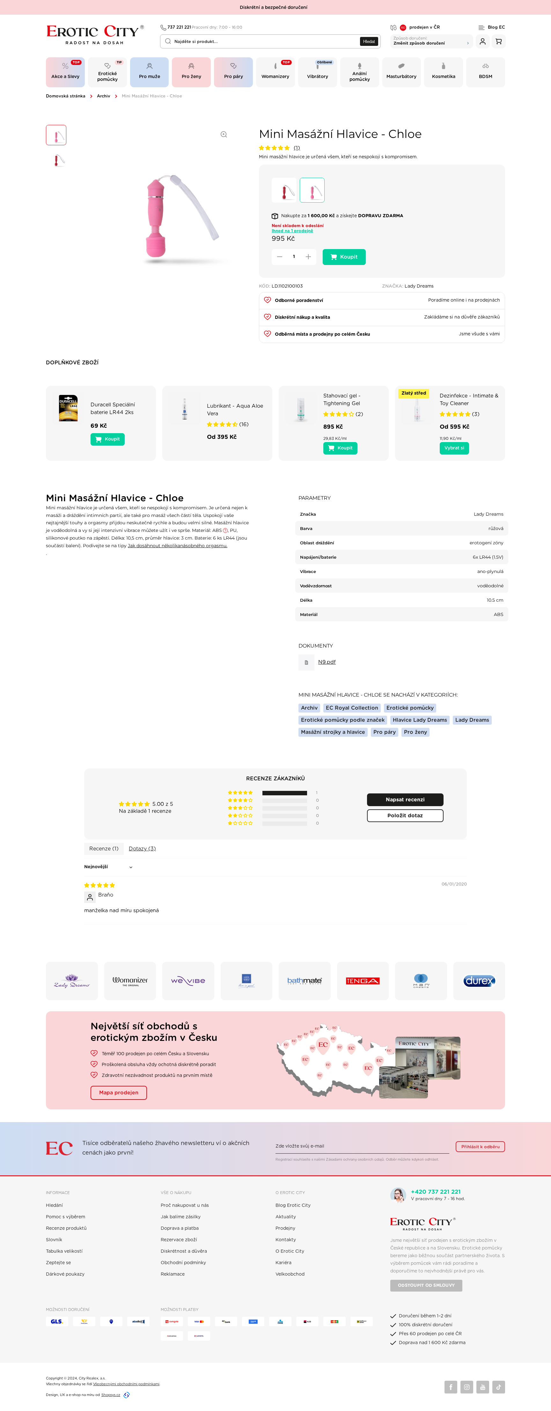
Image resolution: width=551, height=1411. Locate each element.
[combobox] (270, 41)
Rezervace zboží (179, 1240)
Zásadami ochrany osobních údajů (355, 1159)
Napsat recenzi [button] (405, 799)
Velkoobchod (290, 1274)
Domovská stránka (65, 96)
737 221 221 (205, 27)
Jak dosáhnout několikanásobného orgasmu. (177, 545)
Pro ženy (415, 732)
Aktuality (286, 1217)
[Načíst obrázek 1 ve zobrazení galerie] (56, 135)
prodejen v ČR (420, 27)
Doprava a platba (180, 1228)
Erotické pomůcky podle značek (343, 720)
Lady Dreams (472, 720)
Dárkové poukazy (65, 1274)
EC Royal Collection (352, 708)
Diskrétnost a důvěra (184, 1251)
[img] (99, 885)
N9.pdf (327, 662)
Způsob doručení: (419, 41)
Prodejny (285, 1228)
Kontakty (286, 1240)
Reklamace (173, 1274)
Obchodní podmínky (183, 1263)
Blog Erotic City (293, 1205)
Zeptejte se (58, 1263)
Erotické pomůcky (410, 708)
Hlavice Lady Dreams (420, 720)
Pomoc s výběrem (65, 1217)
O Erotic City (290, 1251)
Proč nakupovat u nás (185, 1205)
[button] (275, 148)
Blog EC (496, 27)
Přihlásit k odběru (480, 1147)
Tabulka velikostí (64, 1251)
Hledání (54, 1205)
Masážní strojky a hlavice (333, 732)
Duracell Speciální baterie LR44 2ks (113, 408)
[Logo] (99, 34)
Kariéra (283, 1263)
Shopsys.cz (110, 1395)
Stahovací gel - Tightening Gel (342, 399)
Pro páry (384, 732)
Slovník (54, 1240)
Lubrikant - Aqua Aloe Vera (235, 410)
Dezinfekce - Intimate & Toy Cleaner (469, 399)
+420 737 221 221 (436, 1192)
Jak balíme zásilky (181, 1217)
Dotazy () (142, 848)
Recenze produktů (66, 1228)
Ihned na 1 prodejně (292, 231)
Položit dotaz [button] (405, 815)
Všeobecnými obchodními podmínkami (126, 1384)
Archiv (103, 96)
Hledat (369, 41)
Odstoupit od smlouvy (426, 1286)
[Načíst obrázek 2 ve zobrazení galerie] (56, 158)
